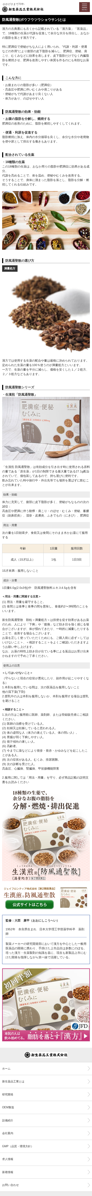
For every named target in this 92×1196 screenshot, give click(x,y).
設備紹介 (7, 1120)
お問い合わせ (10, 1185)
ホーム (6, 1068)
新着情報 (7, 1172)
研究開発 (7, 1094)
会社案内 (7, 1133)
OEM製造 (8, 1107)
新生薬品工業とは (13, 1081)
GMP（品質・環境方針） (18, 1146)
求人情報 (7, 1159)
